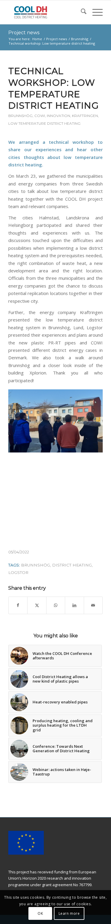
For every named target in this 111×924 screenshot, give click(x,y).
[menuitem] (80, 12)
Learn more (69, 913)
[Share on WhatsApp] (55, 605)
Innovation (58, 115)
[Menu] (94, 12)
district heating (72, 565)
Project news (23, 32)
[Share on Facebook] (18, 605)
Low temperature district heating (44, 123)
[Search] (80, 12)
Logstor (18, 572)
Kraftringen (85, 115)
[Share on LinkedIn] (74, 605)
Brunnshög (20, 115)
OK (40, 913)
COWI (39, 115)
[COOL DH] (46, 12)
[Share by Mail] (93, 605)
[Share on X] (37, 605)
